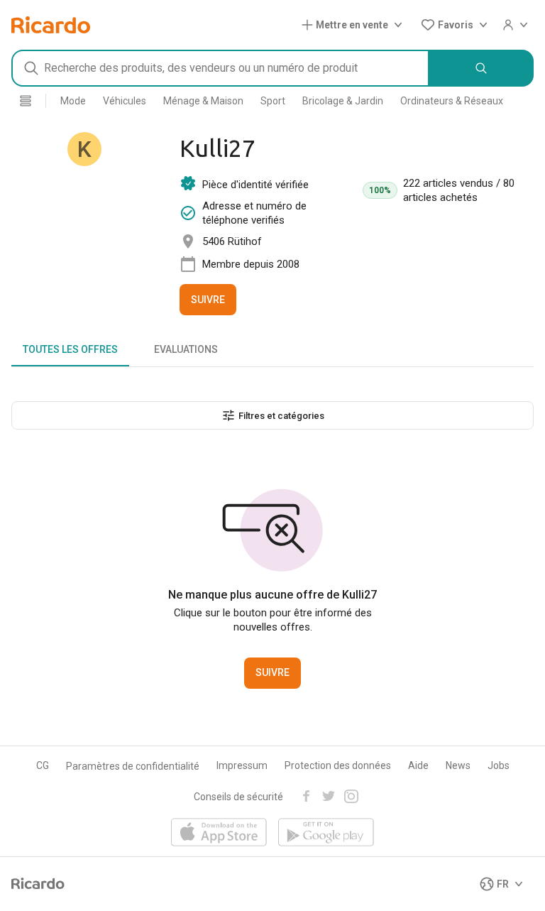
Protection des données (338, 765)
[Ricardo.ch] (50, 24)
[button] (355, 24)
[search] (481, 68)
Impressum (242, 765)
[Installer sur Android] (326, 833)
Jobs (499, 765)
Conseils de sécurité (238, 796)
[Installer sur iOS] (219, 833)
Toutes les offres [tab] (70, 349)
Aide (418, 765)
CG (42, 765)
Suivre (208, 299)
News (458, 765)
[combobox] (220, 68)
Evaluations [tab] (186, 349)
